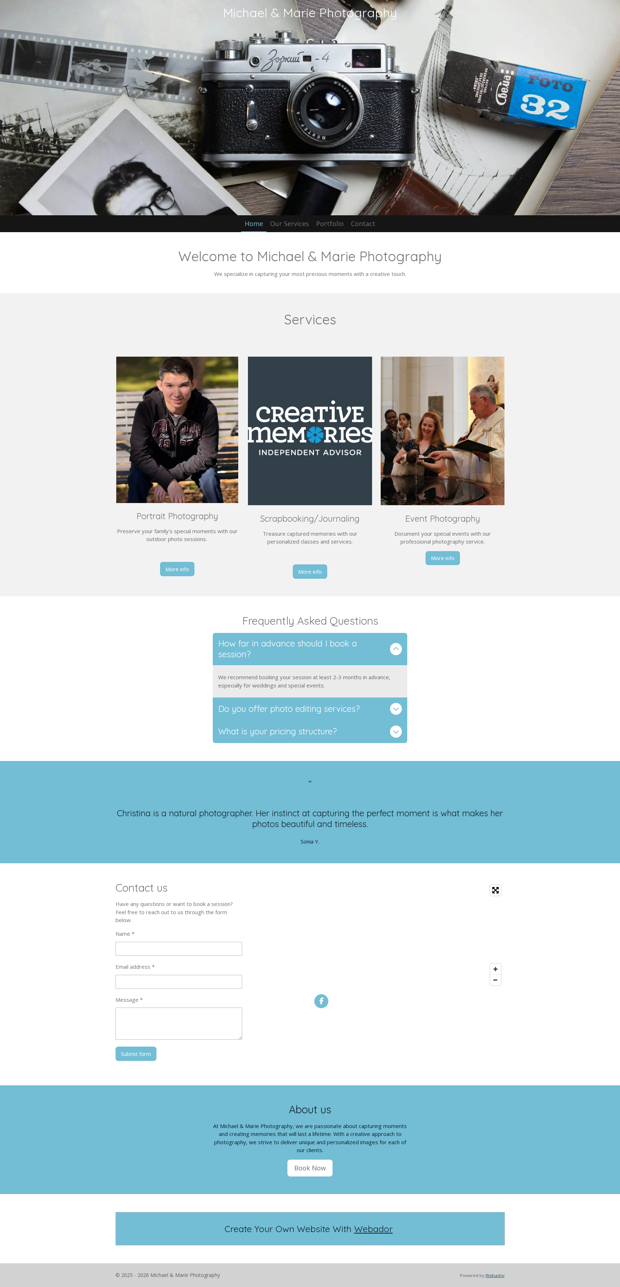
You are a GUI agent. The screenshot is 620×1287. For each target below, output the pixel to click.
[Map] (409, 935)
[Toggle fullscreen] (495, 890)
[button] (310, 834)
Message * (129, 999)
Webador (373, 1228)
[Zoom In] (495, 969)
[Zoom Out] (495, 979)
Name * (125, 933)
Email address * (135, 966)
